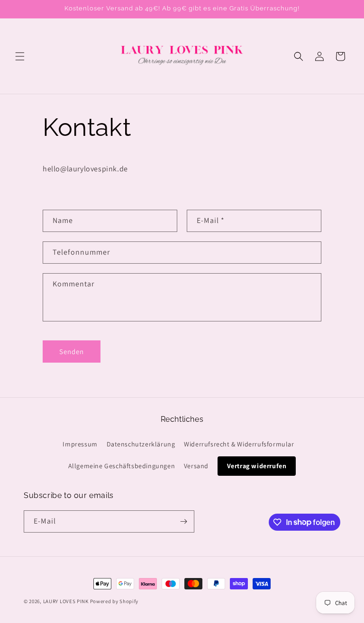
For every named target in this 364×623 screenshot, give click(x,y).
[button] (19, 56)
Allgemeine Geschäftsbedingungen (121, 466)
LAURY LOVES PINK (66, 601)
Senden (71, 351)
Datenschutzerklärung (141, 444)
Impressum (80, 444)
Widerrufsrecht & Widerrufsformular (239, 444)
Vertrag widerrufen (257, 466)
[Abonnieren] (183, 521)
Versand (196, 466)
